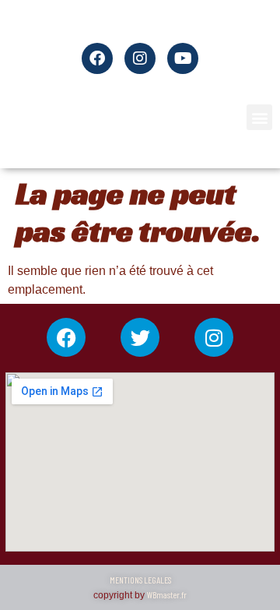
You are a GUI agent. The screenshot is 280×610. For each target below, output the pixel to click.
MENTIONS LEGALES (140, 579)
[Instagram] (213, 337)
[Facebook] (66, 337)
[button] (259, 117)
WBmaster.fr (167, 594)
